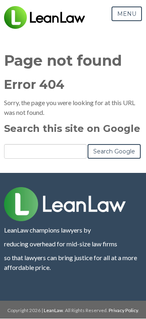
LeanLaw (53, 310)
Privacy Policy (123, 310)
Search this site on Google (72, 128)
